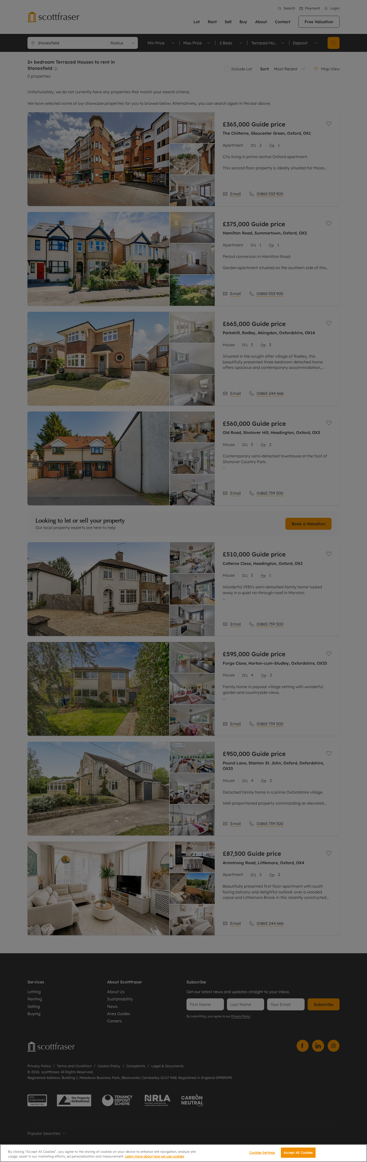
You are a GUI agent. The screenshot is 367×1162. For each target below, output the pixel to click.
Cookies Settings (262, 1153)
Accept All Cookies (298, 1153)
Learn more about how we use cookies (154, 1157)
